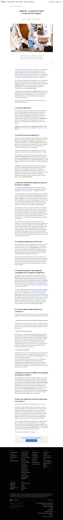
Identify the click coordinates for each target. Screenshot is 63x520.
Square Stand (34, 323)
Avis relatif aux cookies (49, 511)
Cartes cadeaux (24, 474)
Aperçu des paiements (14, 452)
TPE (31, 69)
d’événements (44, 284)
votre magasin (32, 284)
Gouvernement (50, 509)
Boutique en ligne (24, 454)
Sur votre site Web (13, 457)
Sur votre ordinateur (13, 455)
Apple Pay (20, 74)
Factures (11, 459)
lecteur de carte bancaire (38, 292)
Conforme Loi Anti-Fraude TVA (47, 516)
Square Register (35, 455)
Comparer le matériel (36, 462)
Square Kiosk (34, 460)
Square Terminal (35, 457)
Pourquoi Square (46, 452)
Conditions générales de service (47, 504)
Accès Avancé (23, 464)
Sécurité (51, 508)
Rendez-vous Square (24, 460)
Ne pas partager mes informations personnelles (44, 503)
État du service (45, 466)
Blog (44, 468)
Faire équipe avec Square (25, 483)
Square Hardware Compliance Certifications (45, 513)
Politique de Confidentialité (48, 506)
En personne (12, 454)
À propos (22, 484)
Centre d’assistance (46, 455)
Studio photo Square (24, 475)
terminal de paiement (33, 275)
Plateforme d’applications (25, 472)
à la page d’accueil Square (16, 6)
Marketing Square (24, 469)
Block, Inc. (51, 514)
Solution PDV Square (24, 452)
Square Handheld (35, 452)
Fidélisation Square (24, 470)
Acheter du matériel (35, 464)
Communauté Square (47, 460)
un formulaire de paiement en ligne (31, 360)
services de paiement (27, 71)
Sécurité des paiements (14, 460)
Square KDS (23, 459)
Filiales (22, 489)
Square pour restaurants (25, 457)
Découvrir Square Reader (31, 440)
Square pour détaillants (25, 462)
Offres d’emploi (24, 488)
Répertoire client (24, 467)
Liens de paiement (24, 455)
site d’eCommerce (28, 190)
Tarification (45, 454)
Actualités (23, 486)
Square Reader (34, 454)
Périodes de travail (24, 465)
